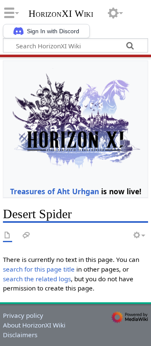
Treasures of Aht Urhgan (54, 191)
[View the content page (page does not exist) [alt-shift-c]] (7, 235)
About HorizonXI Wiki (34, 325)
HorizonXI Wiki (61, 14)
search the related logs (37, 279)
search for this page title (39, 269)
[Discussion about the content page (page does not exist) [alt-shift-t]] (26, 235)
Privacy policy (23, 315)
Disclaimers (20, 334)
